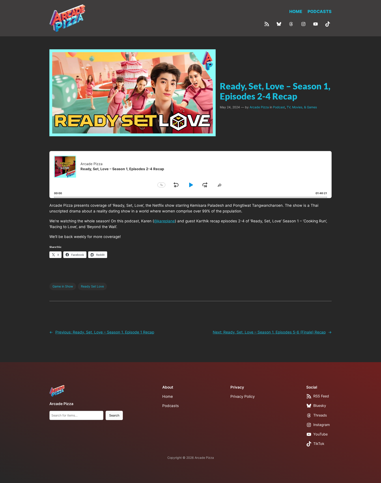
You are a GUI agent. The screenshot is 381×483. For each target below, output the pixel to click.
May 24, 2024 (230, 107)
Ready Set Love (92, 286)
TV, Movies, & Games (302, 107)
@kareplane (164, 221)
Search (114, 415)
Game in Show (62, 286)
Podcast (279, 107)
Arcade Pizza (259, 107)
